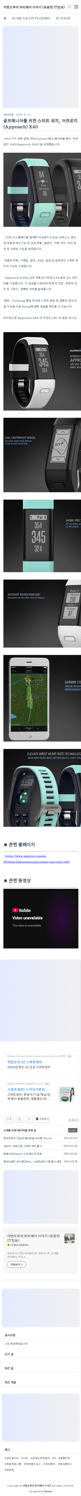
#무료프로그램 (13, 1464)
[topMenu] (76, 6)
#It (54, 1458)
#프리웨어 (49, 1464)
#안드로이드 (12, 1458)
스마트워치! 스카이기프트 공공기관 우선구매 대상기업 (28, 1089)
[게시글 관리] (29, 1119)
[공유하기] (19, 1119)
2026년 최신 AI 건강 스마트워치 (28, 1067)
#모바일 (9, 1470)
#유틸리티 (64, 1458)
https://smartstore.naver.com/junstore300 (36, 1056)
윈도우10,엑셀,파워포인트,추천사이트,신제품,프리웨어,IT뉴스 (33, 1255)
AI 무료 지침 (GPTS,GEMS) (31, 18)
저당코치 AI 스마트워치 (24, 1061)
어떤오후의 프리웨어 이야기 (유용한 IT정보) (34, 7)
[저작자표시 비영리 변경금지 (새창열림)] (73, 1120)
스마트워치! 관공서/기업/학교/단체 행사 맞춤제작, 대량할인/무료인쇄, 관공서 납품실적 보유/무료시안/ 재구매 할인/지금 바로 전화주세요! (29, 1096)
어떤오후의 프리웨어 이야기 (37, 1485)
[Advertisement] (40, 67)
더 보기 (72, 1130)
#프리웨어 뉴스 (32, 1464)
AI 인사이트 (63, 18)
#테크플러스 (65, 1464)
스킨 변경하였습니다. (17, 1343)
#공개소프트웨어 (40, 1458)
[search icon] (69, 7)
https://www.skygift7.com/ (25, 1083)
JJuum (48, 1491)
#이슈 (24, 1458)
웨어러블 (9, 114)
